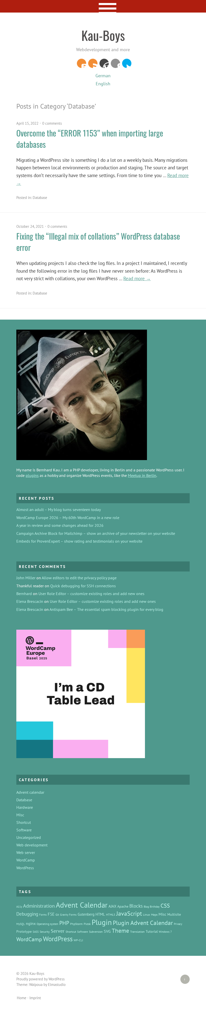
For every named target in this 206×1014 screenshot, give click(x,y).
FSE (51, 914)
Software (24, 829)
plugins (32, 475)
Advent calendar (30, 792)
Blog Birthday (152, 906)
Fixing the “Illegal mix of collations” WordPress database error (98, 242)
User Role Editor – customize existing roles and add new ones (91, 593)
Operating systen (47, 924)
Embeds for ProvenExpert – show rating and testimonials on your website (79, 541)
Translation (137, 931)
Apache (122, 906)
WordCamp (25, 859)
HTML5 (110, 914)
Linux (146, 914)
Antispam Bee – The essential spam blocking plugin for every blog (106, 609)
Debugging (27, 914)
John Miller (25, 577)
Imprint (35, 997)
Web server (25, 852)
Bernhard (24, 593)
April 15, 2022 (27, 123)
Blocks (136, 906)
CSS (165, 905)
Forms (43, 914)
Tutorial (152, 931)
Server (58, 930)
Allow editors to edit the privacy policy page (79, 577)
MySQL (20, 924)
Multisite (174, 914)
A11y (19, 906)
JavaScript (129, 913)
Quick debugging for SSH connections (83, 585)
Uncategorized (28, 837)
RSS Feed (92, 63)
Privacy (178, 924)
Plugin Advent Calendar (143, 923)
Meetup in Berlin (142, 475)
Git (57, 914)
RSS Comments (81, 63)
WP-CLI (78, 940)
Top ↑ (183, 979)
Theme (120, 930)
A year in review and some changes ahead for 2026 (60, 525)
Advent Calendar (82, 905)
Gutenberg (86, 914)
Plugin (102, 922)
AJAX (112, 906)
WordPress (104, 63)
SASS (36, 931)
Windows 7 (165, 931)
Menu (103, 6)
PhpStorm (76, 924)
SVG (107, 931)
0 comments (52, 123)
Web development (31, 844)
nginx (31, 923)
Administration (39, 906)
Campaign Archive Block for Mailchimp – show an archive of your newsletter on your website (95, 533)
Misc (20, 814)
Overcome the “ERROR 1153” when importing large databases (89, 138)
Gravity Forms (68, 914)
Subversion (96, 931)
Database (40, 197)
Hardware (24, 807)
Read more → (137, 278)
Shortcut (23, 822)
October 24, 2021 (30, 226)
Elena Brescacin (29, 601)
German (103, 76)
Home (21, 997)
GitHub (115, 63)
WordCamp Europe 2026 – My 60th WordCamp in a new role (67, 517)
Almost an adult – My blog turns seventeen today (58, 509)
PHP (64, 922)
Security (45, 931)
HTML (100, 914)
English (103, 84)
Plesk (87, 924)
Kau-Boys (103, 35)
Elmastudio (57, 984)
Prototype (24, 931)
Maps (154, 914)
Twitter (126, 63)
